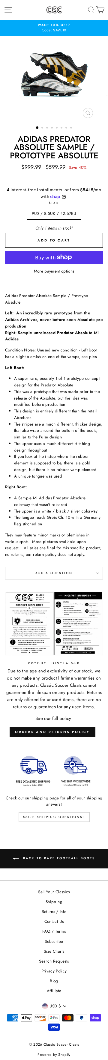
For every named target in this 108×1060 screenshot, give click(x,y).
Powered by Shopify (54, 1054)
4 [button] (52, 128)
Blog (54, 981)
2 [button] (42, 128)
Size (54, 203)
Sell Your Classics (54, 892)
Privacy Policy (54, 971)
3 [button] (47, 128)
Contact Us (54, 921)
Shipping (54, 902)
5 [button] (57, 128)
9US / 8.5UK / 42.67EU (54, 213)
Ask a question (54, 573)
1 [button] (37, 127)
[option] (54, 28)
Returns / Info (54, 911)
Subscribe (54, 941)
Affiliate (54, 991)
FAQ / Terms (54, 931)
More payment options (54, 271)
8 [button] (71, 128)
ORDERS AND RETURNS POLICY (52, 731)
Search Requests (54, 961)
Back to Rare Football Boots (58, 858)
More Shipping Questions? (54, 817)
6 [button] (62, 128)
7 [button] (66, 128)
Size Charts (54, 951)
